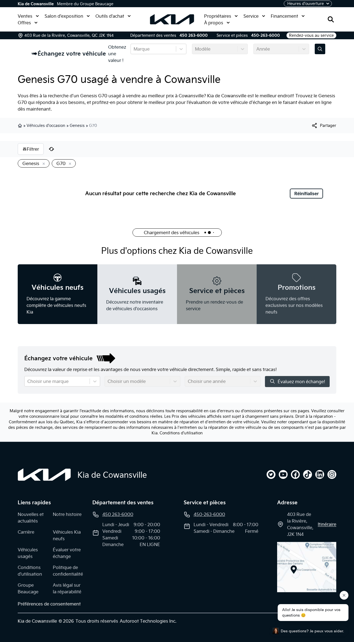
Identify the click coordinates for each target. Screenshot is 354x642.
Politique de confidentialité (68, 570)
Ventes (25, 16)
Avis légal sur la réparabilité (67, 588)
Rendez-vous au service (311, 35)
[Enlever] (42, 164)
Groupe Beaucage (28, 588)
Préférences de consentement (49, 604)
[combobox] (134, 49)
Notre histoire (67, 514)
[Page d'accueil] (44, 474)
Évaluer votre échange (67, 553)
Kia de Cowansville (36, 4)
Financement (284, 16)
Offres (24, 23)
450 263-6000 (193, 35)
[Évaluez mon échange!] (320, 49)
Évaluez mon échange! (301, 382)
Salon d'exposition (64, 16)
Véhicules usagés (28, 553)
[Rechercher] (330, 19)
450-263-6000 (265, 35)
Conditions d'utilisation (181, 433)
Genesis (77, 125)
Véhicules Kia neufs (67, 535)
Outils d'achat (109, 16)
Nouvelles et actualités (31, 517)
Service (251, 16)
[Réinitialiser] (51, 149)
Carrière (26, 532)
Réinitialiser (306, 193)
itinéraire (327, 524)
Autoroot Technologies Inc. (148, 621)
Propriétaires (217, 16)
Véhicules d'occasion (46, 125)
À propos (213, 23)
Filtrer (33, 149)
